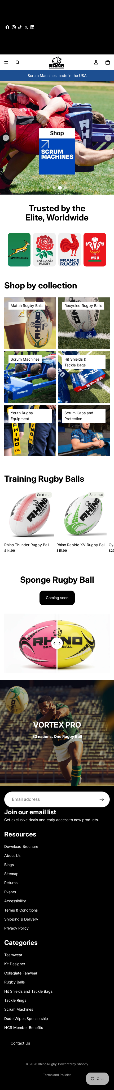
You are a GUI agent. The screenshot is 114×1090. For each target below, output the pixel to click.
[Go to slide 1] (48, 187)
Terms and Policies (57, 1075)
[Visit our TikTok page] (20, 27)
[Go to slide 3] (60, 188)
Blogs (9, 864)
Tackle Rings (15, 1000)
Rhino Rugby (47, 1064)
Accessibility (15, 901)
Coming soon (57, 597)
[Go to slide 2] (54, 187)
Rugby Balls (14, 982)
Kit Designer (14, 964)
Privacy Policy (16, 928)
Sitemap (11, 873)
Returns (10, 882)
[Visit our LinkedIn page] (32, 27)
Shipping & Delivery (21, 919)
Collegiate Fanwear (20, 973)
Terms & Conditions (21, 910)
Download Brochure (21, 846)
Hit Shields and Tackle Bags (28, 991)
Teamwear (13, 955)
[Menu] (6, 62)
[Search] (17, 62)
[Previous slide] (6, 138)
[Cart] (107, 62)
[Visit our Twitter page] (26, 27)
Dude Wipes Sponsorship (26, 1018)
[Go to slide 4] (65, 187)
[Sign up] (101, 799)
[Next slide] (108, 138)
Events (10, 891)
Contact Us (20, 1043)
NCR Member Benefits (23, 1027)
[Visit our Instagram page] (14, 27)
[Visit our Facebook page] (7, 27)
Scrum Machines (18, 1009)
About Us (12, 855)
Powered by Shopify (73, 1064)
